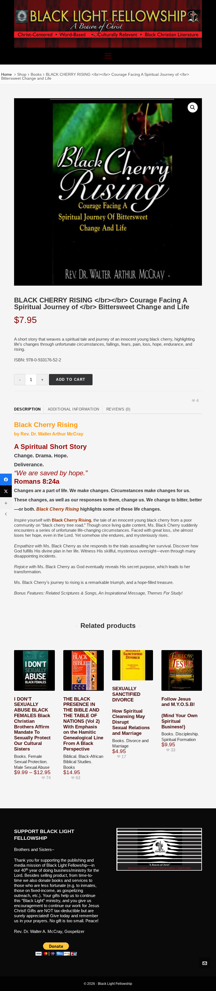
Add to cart (71, 379)
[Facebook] (6, 479)
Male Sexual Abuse (32, 767)
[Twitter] (6, 491)
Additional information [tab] (73, 409)
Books (36, 74)
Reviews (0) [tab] (118, 409)
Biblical (69, 756)
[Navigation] (108, 56)
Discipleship (187, 733)
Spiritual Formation (178, 739)
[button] (193, 107)
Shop (21, 74)
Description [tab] (27, 409)
